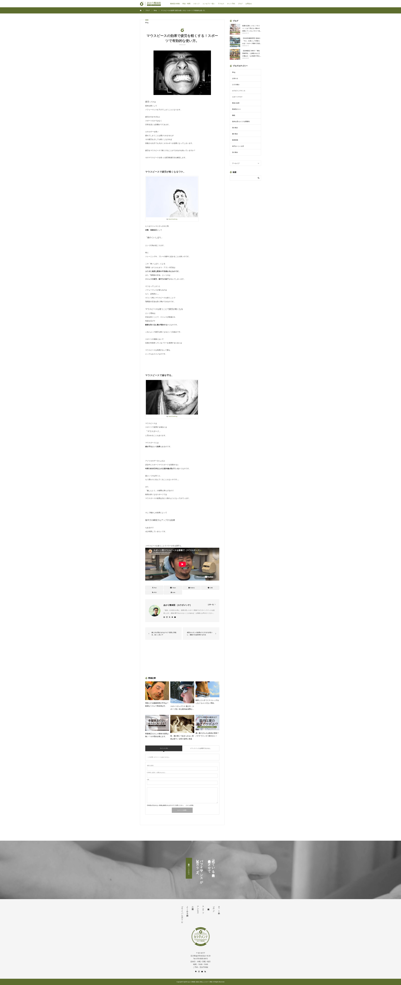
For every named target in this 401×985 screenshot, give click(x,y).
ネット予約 (231, 3)
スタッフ (196, 3)
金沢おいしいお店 (238, 146)
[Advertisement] (164, 658)
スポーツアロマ (237, 97)
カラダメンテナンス (238, 91)
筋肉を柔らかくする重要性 (241, 121)
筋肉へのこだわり (189, 868)
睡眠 (233, 115)
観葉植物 (235, 140)
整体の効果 (235, 103)
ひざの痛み (235, 84)
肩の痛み (235, 128)
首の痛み (235, 152)
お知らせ (235, 78)
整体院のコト (236, 109)
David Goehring (173, 219)
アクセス (221, 3)
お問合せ (249, 3)
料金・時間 (186, 3)
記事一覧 (211, 604)
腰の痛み (235, 134)
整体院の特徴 (175, 3)
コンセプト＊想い (208, 3)
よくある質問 (187, 909)
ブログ (240, 3)
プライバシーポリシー (182, 913)
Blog (146, 22)
